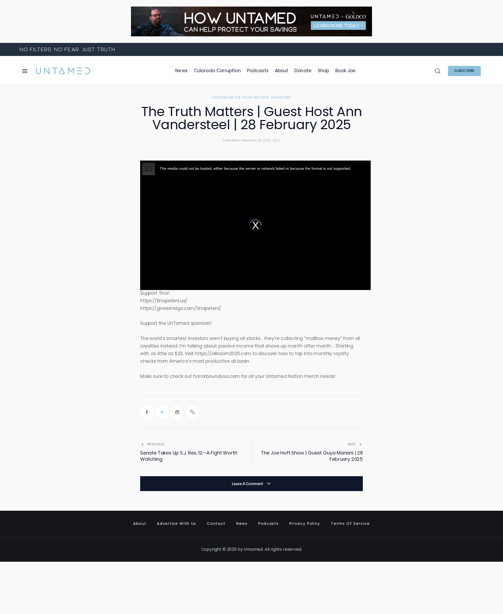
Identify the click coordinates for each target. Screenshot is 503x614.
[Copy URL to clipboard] (192, 412)
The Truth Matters (251, 97)
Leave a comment (248, 483)
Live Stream (222, 97)
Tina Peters (281, 97)
